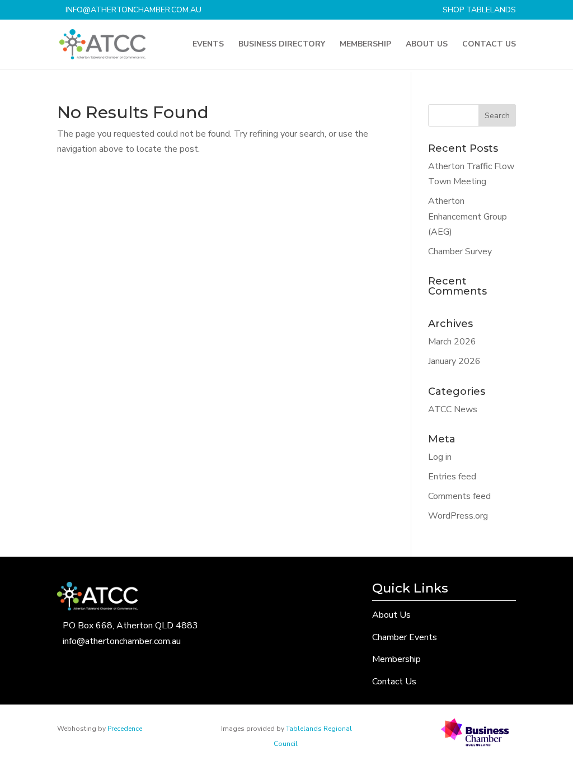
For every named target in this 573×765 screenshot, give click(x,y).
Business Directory (281, 44)
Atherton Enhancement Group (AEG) (467, 216)
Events (208, 44)
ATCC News (452, 409)
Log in (440, 457)
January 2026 (454, 361)
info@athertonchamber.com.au (122, 641)
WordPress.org (458, 516)
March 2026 (452, 341)
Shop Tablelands (479, 10)
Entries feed (452, 476)
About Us (427, 44)
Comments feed (459, 496)
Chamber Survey (460, 251)
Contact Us (489, 44)
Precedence (124, 728)
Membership (365, 44)
